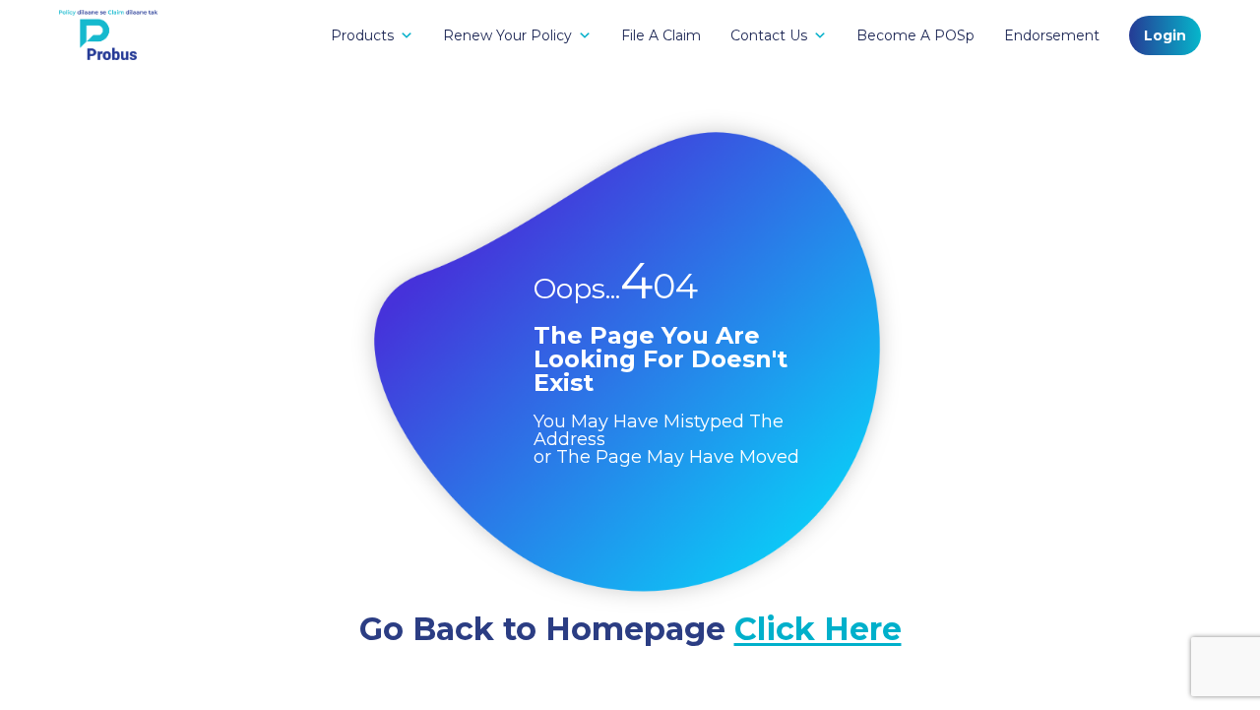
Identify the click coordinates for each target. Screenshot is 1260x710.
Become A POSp (915, 35)
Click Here (818, 629)
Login (1165, 35)
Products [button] (362, 35)
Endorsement (1052, 35)
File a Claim (661, 35)
